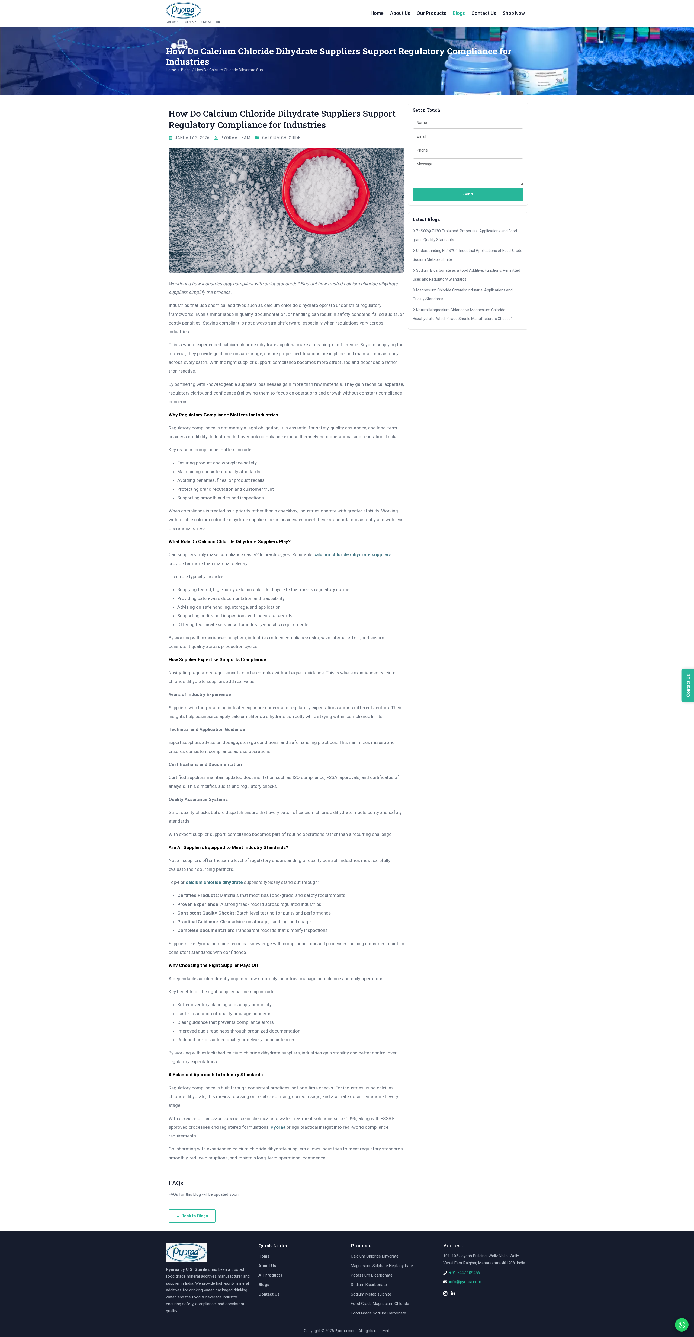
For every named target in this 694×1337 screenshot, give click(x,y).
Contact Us (483, 13)
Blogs (459, 13)
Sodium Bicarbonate (369, 1284)
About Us (400, 13)
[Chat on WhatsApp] (682, 1325)
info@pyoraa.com (465, 1281)
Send (468, 194)
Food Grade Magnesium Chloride (380, 1303)
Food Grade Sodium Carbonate (378, 1313)
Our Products (431, 13)
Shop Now (514, 13)
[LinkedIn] (453, 1294)
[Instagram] (445, 1294)
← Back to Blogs (192, 1215)
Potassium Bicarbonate (372, 1275)
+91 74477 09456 (464, 1272)
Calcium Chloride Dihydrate (375, 1256)
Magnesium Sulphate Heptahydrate (382, 1265)
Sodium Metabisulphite (371, 1294)
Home (377, 13)
